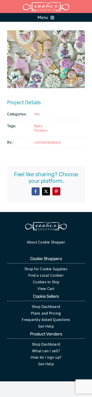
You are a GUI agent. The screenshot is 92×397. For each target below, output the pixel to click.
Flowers (41, 130)
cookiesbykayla (47, 142)
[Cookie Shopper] (46, 223)
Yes (37, 114)
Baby (38, 126)
